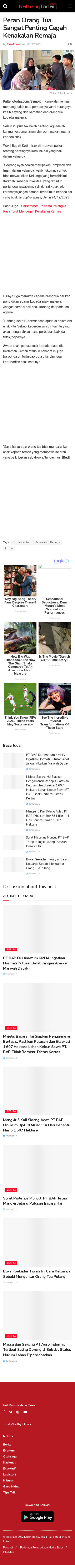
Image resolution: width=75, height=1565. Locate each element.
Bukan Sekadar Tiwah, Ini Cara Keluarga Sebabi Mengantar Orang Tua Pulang (46, 863)
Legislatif (9, 1475)
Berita (11, 949)
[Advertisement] (37, 254)
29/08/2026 (34, 769)
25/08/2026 (11, 1361)
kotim (9, 548)
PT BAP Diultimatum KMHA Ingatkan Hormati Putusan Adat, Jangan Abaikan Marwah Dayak (48, 759)
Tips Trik (9, 1493)
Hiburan (9, 1481)
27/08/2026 (34, 851)
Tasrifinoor (14, 44)
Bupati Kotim (22, 542)
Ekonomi (9, 1451)
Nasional (9, 1463)
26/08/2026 (34, 873)
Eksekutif (9, 1469)
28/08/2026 (34, 830)
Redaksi (8, 1547)
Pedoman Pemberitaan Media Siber (41, 1547)
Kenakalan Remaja (47, 542)
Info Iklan (8, 1552)
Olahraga (10, 1457)
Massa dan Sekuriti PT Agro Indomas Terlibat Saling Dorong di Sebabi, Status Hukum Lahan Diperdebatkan (37, 1349)
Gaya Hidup (11, 1487)
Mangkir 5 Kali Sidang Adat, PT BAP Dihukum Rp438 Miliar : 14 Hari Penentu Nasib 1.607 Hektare (47, 818)
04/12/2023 (34, 44)
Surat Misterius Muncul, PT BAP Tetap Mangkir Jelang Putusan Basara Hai (47, 841)
